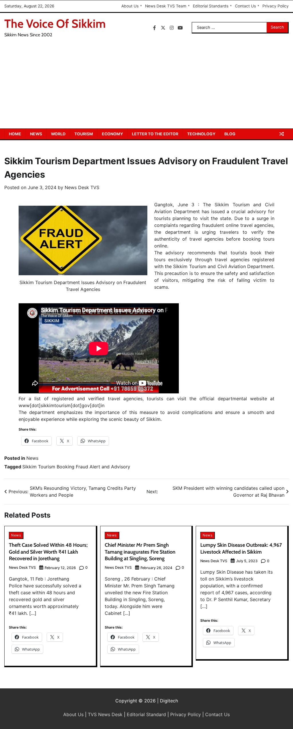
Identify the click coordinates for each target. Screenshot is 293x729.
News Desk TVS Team (165, 6)
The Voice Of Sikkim (55, 24)
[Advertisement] (146, 85)
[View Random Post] (281, 134)
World (58, 134)
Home (15, 134)
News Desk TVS (82, 187)
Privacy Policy (275, 6)
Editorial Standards (210, 6)
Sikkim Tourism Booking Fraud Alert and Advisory (76, 467)
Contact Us (245, 6)
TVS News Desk (105, 714)
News (36, 134)
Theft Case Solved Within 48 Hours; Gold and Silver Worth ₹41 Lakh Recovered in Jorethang (48, 552)
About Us (129, 6)
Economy (112, 134)
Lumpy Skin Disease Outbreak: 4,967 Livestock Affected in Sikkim (241, 548)
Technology (201, 134)
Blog (229, 134)
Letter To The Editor (155, 134)
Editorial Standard (146, 714)
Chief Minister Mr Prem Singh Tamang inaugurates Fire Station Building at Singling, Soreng (140, 552)
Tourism (83, 134)
